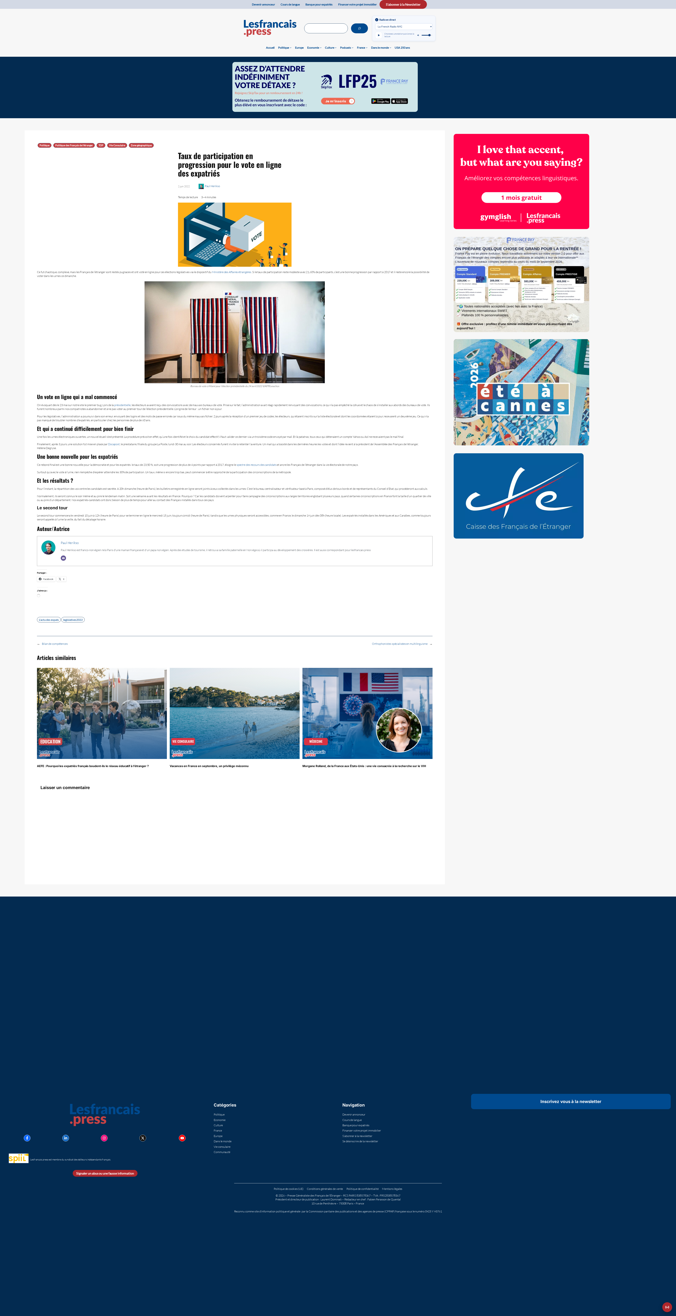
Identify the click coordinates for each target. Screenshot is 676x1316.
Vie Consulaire (117, 145)
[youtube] (182, 1138)
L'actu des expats (49, 619)
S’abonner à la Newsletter (403, 4)
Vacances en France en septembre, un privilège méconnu (209, 766)
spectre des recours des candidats (257, 465)
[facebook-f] (27, 1138)
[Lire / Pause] (378, 35)
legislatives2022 (73, 619)
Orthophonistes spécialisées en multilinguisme (400, 643)
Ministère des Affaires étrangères (231, 272)
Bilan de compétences (55, 643)
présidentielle (122, 405)
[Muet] (418, 35)
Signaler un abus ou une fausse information (105, 1173)
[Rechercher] (359, 28)
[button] (667, 1307)
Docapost (114, 444)
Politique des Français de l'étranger (74, 145)
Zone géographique (141, 145)
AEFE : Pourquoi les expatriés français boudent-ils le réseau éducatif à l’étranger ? (93, 766)
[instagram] (104, 1138)
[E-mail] (63, 558)
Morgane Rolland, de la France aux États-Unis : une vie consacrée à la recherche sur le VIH (364, 766)
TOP (101, 145)
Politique (44, 145)
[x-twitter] (142, 1138)
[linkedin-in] (65, 1138)
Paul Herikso (212, 186)
